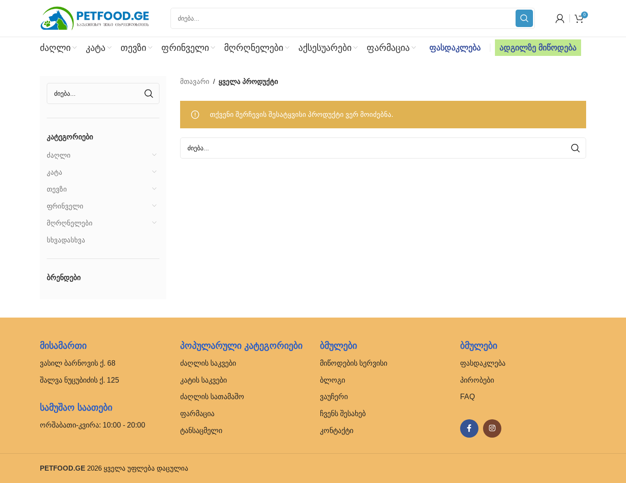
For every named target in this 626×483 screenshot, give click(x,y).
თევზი (57, 189)
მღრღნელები (70, 223)
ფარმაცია (197, 413)
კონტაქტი (336, 430)
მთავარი (194, 81)
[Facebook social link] (469, 428)
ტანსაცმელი (201, 430)
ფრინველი (65, 206)
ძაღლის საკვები (208, 363)
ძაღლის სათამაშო (212, 397)
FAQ (467, 397)
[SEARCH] (524, 18)
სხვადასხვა (66, 240)
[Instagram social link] (492, 428)
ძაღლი (59, 155)
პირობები (477, 380)
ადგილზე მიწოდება (538, 47)
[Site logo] (95, 18)
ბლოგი (332, 380)
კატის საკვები (203, 380)
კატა (54, 172)
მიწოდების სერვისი (353, 363)
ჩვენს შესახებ (343, 413)
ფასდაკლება (455, 47)
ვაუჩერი (334, 397)
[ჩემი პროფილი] (560, 18)
